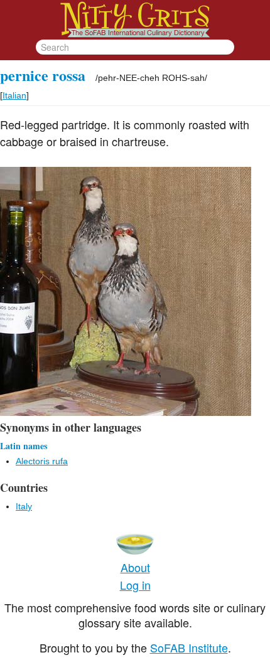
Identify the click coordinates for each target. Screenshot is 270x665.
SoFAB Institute (189, 647)
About (135, 567)
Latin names (23, 445)
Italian (14, 95)
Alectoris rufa (42, 461)
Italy (24, 506)
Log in (135, 585)
